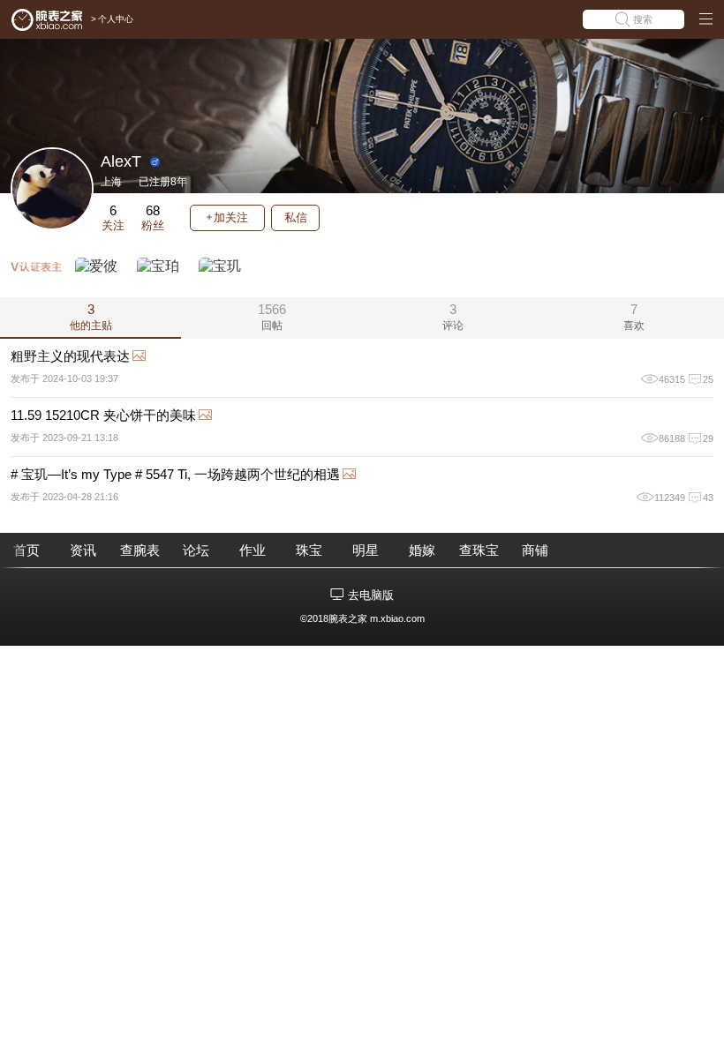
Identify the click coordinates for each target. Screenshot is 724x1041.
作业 (252, 550)
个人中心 (115, 19)
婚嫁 (422, 550)
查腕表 (140, 550)
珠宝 (309, 550)
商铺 (535, 550)
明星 (365, 550)
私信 (295, 217)
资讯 (83, 550)
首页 (26, 550)
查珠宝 (479, 550)
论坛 (196, 550)
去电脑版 (371, 595)
